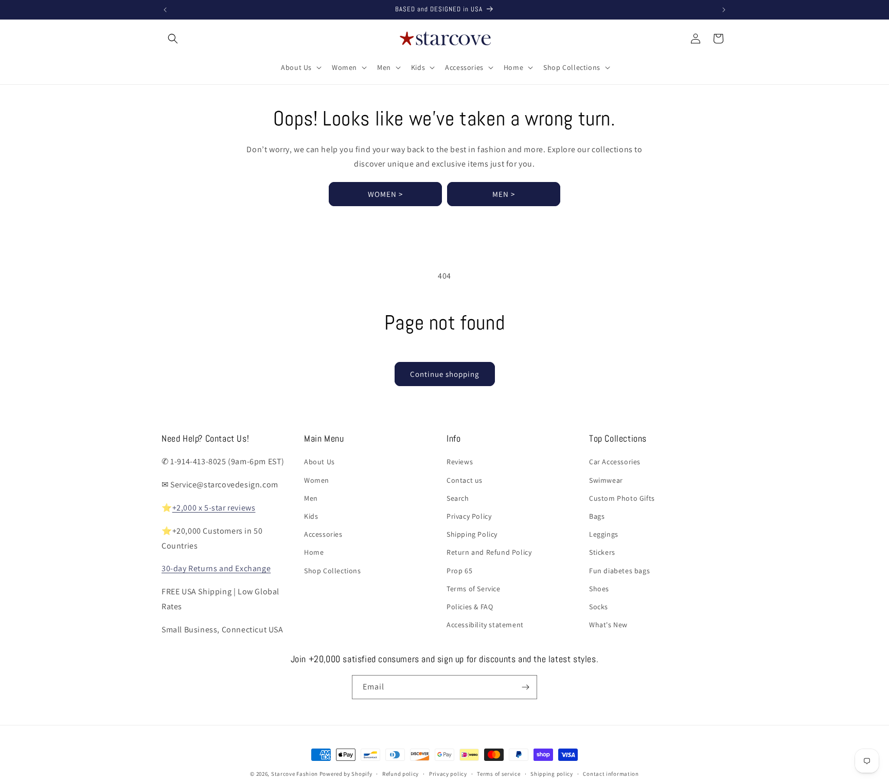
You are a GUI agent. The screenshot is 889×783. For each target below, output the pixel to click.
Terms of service (498, 773)
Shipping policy (551, 773)
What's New (608, 624)
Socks (598, 606)
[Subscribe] (525, 687)
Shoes (599, 588)
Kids (311, 516)
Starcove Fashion (294, 773)
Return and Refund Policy (489, 552)
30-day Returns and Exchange (216, 568)
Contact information (610, 773)
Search (458, 498)
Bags (596, 516)
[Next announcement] (724, 10)
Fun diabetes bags (619, 570)
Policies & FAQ (470, 606)
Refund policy (400, 773)
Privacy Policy (469, 516)
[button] (173, 38)
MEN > (503, 194)
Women (316, 480)
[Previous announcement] (165, 10)
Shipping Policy (472, 534)
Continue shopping (444, 374)
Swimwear (606, 480)
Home (314, 552)
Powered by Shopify (345, 773)
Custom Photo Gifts (622, 498)
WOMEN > (385, 194)
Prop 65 (459, 570)
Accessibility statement (485, 624)
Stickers (602, 552)
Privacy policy (448, 773)
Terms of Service (474, 588)
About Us (319, 461)
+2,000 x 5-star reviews (214, 507)
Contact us (465, 480)
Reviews (460, 461)
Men (311, 498)
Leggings (603, 534)
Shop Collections (332, 570)
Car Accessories (615, 461)
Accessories (323, 534)
